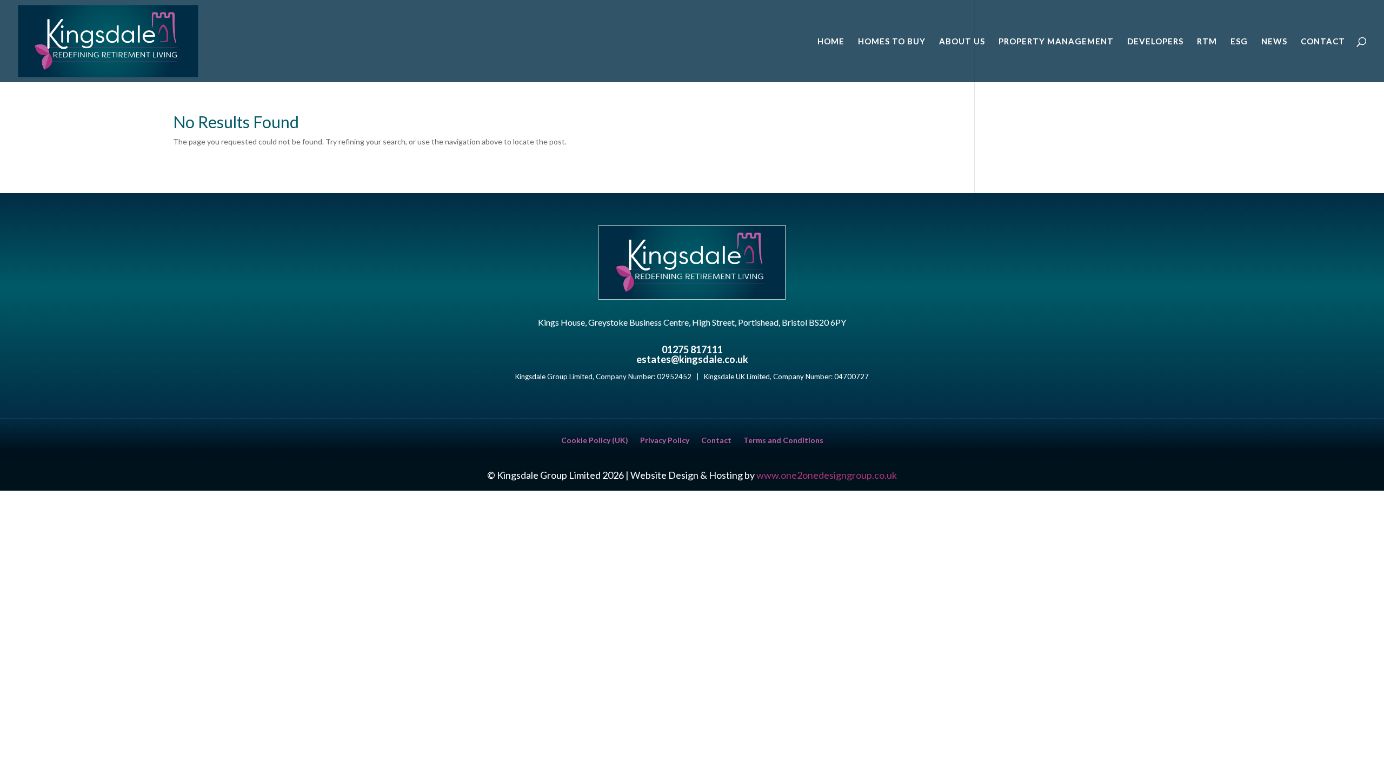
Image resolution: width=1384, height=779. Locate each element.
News (1274, 41)
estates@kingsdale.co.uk (692, 359)
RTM (1207, 41)
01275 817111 (692, 349)
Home (830, 41)
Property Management (1056, 41)
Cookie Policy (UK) (594, 441)
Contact (1323, 41)
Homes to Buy (892, 41)
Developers (1155, 41)
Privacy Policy (664, 441)
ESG (1239, 41)
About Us (962, 41)
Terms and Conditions (783, 441)
